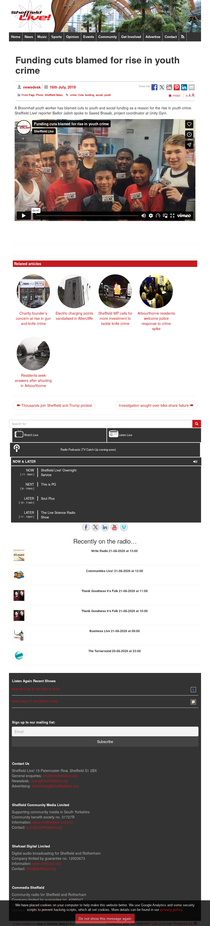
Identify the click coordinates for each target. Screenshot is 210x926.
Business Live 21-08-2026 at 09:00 (114, 631)
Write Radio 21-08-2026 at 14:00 (34, 701)
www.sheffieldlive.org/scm (53, 822)
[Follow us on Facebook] (86, 527)
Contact (171, 37)
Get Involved (131, 37)
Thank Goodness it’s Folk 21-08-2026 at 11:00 (114, 591)
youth (107, 95)
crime (73, 95)
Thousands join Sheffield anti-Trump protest (56, 405)
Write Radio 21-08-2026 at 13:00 (114, 550)
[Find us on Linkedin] (105, 527)
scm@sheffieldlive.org (44, 827)
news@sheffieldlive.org (49, 780)
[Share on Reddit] (169, 87)
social (99, 95)
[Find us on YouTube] (114, 527)
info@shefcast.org (41, 868)
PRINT (176, 96)
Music (42, 37)
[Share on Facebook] (154, 87)
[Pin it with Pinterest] (177, 87)
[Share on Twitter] (162, 87)
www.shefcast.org (46, 863)
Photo (39, 95)
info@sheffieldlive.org (60, 775)
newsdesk (32, 87)
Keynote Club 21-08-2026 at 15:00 (36, 689)
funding (89, 95)
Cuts (80, 95)
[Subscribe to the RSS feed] (182, 36)
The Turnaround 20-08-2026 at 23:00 (114, 651)
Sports (56, 37)
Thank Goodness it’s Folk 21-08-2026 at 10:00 (114, 611)
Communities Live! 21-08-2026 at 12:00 (114, 570)
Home (15, 37)
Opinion (72, 37)
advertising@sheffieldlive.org (55, 785)
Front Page (28, 95)
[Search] (196, 424)
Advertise (152, 37)
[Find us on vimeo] (124, 527)
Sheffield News (53, 95)
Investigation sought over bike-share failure (154, 405)
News (29, 37)
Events (88, 37)
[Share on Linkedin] (184, 87)
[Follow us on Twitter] (95, 527)
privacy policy (171, 910)
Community (107, 37)
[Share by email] (191, 87)
